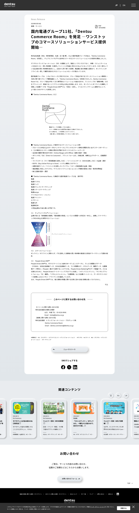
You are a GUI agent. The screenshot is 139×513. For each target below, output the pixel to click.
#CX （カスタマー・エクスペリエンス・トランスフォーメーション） (57, 337)
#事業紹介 (34, 337)
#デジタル (79, 337)
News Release (38, 19)
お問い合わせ (100, 494)
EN (124, 5)
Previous (118, 395)
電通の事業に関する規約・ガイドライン (31, 494)
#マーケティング (46, 340)
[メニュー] (133, 5)
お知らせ (110, 494)
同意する (124, 508)
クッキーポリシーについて (97, 507)
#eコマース (87, 337)
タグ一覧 (83, 494)
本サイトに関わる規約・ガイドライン (55, 494)
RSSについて (73, 494)
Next (126, 395)
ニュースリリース (69, 349)
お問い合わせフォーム (69, 478)
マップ (91, 494)
